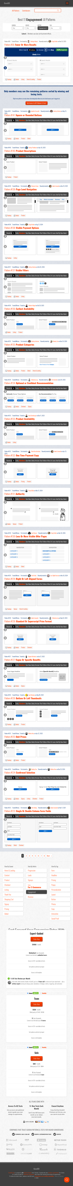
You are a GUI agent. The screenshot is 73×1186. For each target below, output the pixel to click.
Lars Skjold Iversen (54, 575)
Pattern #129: (23, 579)
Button (53, 899)
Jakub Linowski (55, 186)
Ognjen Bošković (32, 656)
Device (27, 25)
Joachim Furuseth (35, 111)
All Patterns (15, 10)
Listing (22, 79)
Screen (14, 25)
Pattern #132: (21, 455)
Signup (29, 406)
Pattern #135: (19, 344)
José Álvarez (34, 533)
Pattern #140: (20, 151)
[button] (67, 3)
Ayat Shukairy (31, 695)
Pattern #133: (19, 419)
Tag (51, 25)
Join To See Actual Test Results (36, 42)
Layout (53, 894)
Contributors (26, 10)
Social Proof (55, 918)
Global (28, 138)
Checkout (23, 406)
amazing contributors (29, 1174)
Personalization (56, 889)
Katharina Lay (34, 380)
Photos (53, 904)
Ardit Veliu (33, 575)
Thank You (7, 894)
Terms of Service (59, 1176)
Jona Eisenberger (32, 415)
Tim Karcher (55, 380)
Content (7, 875)
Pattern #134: (28, 383)
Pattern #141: (23, 115)
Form (53, 870)
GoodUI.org (11, 1172)
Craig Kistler (31, 224)
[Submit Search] (58, 10)
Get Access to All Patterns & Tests (36, 103)
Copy (53, 908)
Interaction (54, 913)
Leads (30, 875)
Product (39, 79)
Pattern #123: (27, 811)
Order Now (36, 939)
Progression (31, 870)
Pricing (23, 481)
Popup (53, 884)
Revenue (30, 896)
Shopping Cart (9, 899)
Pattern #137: (16, 270)
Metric (39, 25)
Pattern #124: (19, 772)
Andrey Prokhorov (32, 148)
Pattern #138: (21, 228)
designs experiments (53, 1172)
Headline (54, 875)
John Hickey (34, 808)
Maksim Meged (32, 305)
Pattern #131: (14, 494)
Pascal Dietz (31, 490)
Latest (24, 33)
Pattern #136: (19, 308)
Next (48, 855)
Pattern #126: (22, 698)
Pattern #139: (20, 189)
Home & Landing (31, 79)
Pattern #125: (15, 736)
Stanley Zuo (55, 341)
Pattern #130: (25, 536)
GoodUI (7, 3)
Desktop (9, 79)
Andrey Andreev (57, 111)
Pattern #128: (28, 621)
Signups (30, 880)
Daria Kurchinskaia (35, 451)
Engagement (32, 892)
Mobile (17, 79)
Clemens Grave (34, 186)
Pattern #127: (22, 659)
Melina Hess (31, 733)
